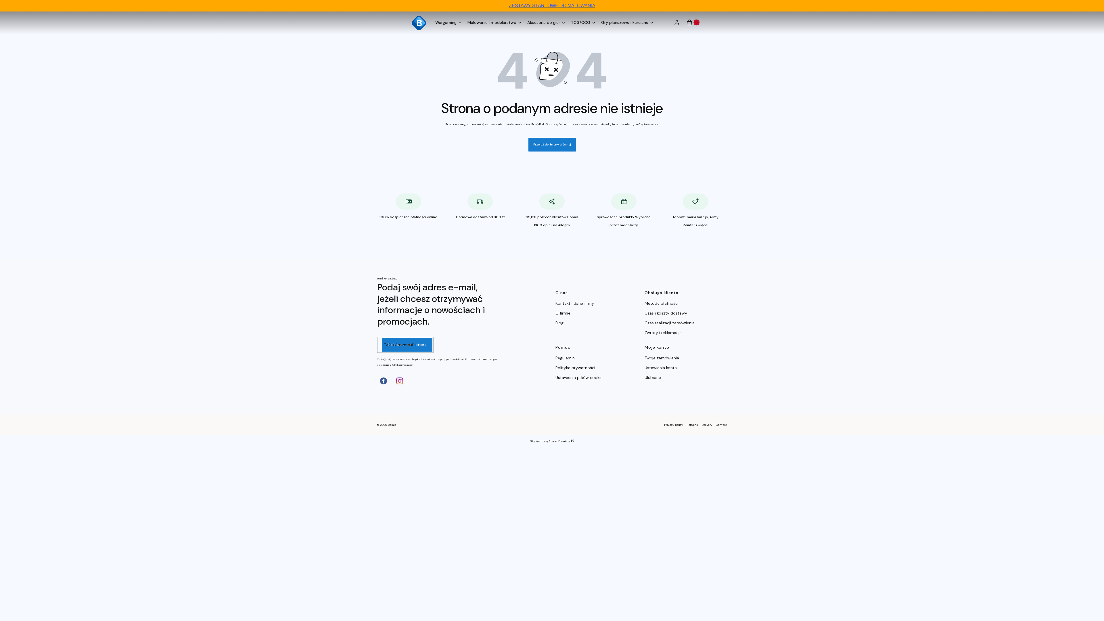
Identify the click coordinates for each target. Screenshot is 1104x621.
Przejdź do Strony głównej (552, 144)
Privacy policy (673, 425)
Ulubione (653, 377)
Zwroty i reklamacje (663, 332)
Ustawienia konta (661, 367)
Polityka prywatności (575, 367)
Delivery (707, 425)
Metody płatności (661, 303)
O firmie (562, 313)
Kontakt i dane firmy (574, 303)
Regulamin (565, 358)
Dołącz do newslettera (407, 344)
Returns (692, 425)
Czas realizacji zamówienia (670, 322)
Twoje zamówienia (662, 358)
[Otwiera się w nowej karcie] (383, 381)
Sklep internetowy (550, 441)
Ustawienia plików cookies (580, 377)
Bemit (392, 425)
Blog (559, 322)
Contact (721, 425)
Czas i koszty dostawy (666, 313)
